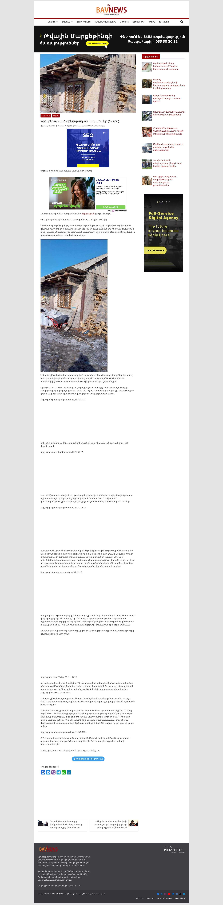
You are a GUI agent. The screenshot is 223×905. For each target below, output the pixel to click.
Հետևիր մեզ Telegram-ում (89, 759)
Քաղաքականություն (105, 22)
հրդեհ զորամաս (74, 126)
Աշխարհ (124, 22)
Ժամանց (66, 22)
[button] (56, 22)
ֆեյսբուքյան (88, 213)
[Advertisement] (88, 422)
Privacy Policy (180, 898)
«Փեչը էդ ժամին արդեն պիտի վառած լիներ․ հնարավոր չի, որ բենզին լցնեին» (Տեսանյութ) (110, 824)
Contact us (149, 898)
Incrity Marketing (84, 894)
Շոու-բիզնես (83, 22)
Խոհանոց (164, 22)
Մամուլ (51, 22)
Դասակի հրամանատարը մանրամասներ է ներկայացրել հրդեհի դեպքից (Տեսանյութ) (66, 824)
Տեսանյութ (138, 22)
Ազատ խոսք (46, 116)
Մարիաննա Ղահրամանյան (93, 126)
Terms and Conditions (164, 898)
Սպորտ (152, 22)
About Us (139, 898)
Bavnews (61, 126)
